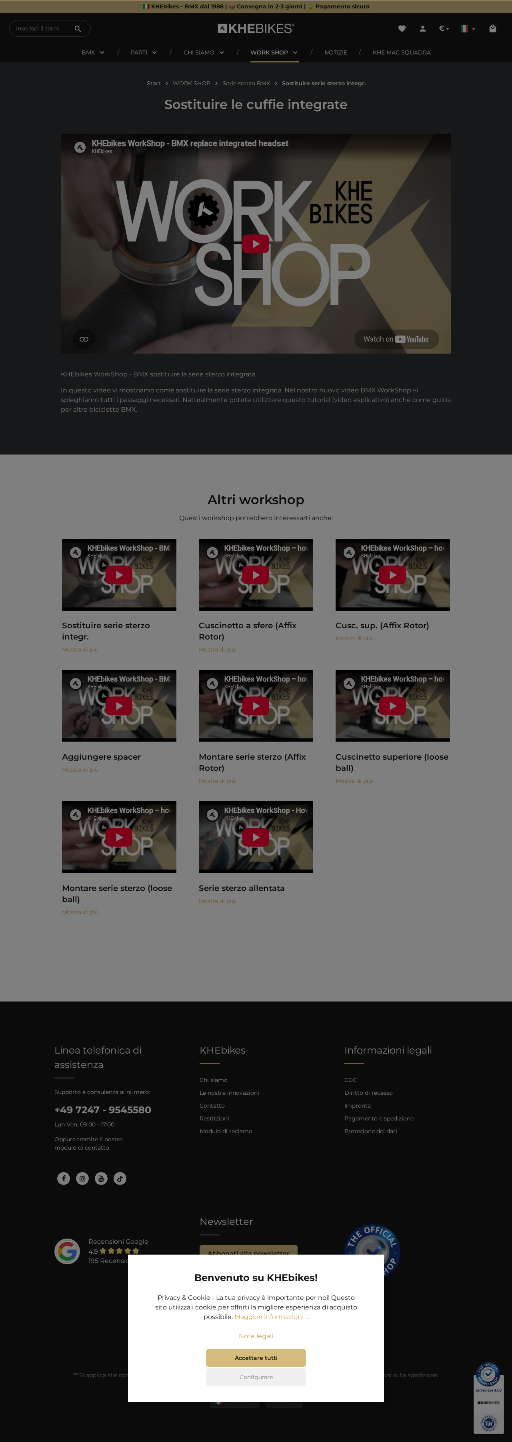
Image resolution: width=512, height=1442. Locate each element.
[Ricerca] (78, 28)
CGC (350, 1080)
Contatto (212, 1105)
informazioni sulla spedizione (396, 1375)
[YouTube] (101, 1178)
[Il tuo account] (423, 28)
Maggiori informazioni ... (271, 1317)
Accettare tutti (256, 1358)
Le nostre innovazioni (229, 1092)
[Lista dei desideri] (402, 28)
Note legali (256, 1336)
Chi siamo (214, 1080)
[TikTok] (120, 1178)
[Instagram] (82, 1178)
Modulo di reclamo (226, 1131)
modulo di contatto (81, 1147)
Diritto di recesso (368, 1092)
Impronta (357, 1105)
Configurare (256, 1377)
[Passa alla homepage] (256, 28)
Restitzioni (214, 1118)
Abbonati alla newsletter (249, 1253)
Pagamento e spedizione (379, 1118)
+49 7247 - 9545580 (102, 1110)
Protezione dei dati (370, 1131)
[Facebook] (63, 1178)
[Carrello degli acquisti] (492, 28)
